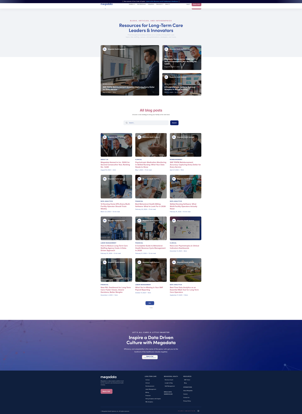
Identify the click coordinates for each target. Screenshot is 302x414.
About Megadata (187, 390)
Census (147, 380)
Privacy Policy (187, 401)
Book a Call (196, 4)
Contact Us (186, 397)
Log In (188, 4)
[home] (106, 4)
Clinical (147, 383)
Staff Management (170, 386)
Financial (147, 395)
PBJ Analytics (149, 402)
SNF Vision (187, 380)
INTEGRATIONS (187, 387)
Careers (185, 394)
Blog (185, 383)
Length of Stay (169, 383)
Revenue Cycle (169, 380)
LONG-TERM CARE (150, 376)
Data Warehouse (141, 4)
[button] (132, 4)
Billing (147, 392)
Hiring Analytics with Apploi (153, 398)
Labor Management (150, 389)
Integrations (151, 4)
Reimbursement (149, 386)
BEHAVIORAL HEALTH (171, 376)
